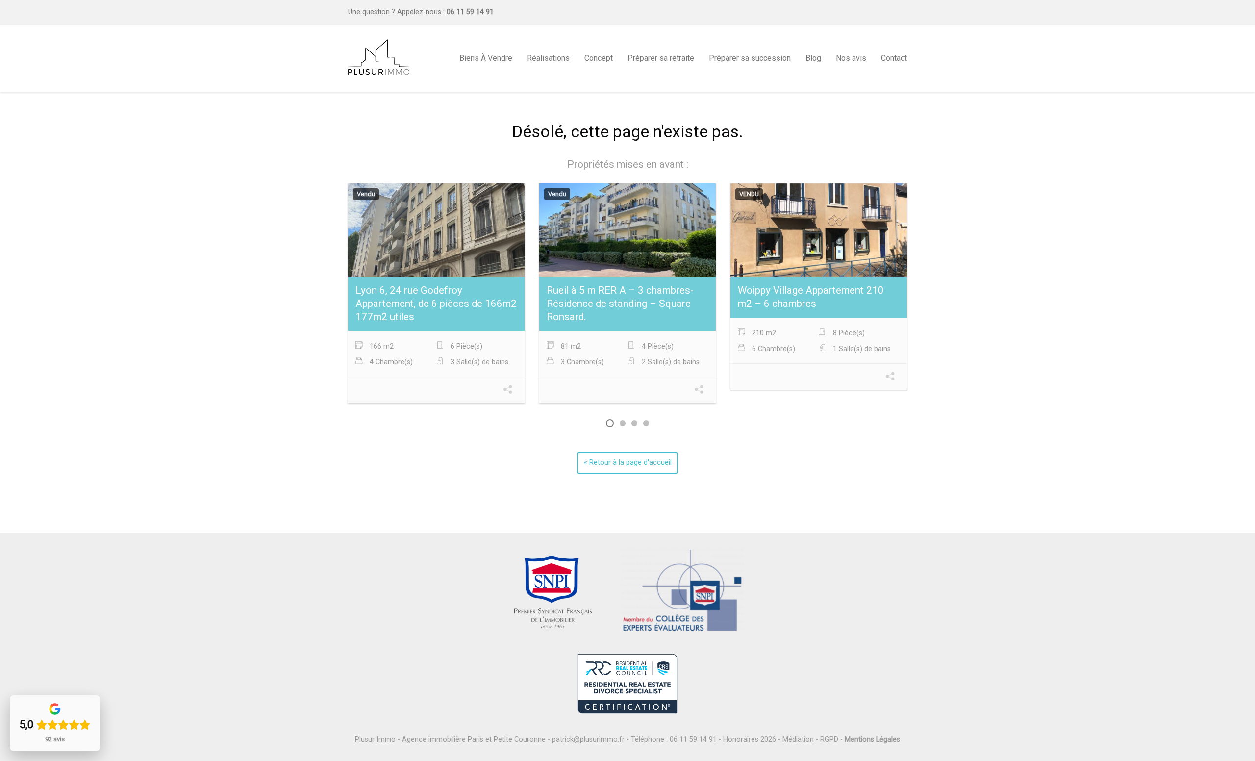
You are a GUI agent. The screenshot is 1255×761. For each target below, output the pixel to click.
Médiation (798, 740)
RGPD (829, 740)
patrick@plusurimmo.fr (588, 740)
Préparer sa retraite (661, 58)
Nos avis (851, 58)
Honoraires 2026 (749, 740)
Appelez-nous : (445, 12)
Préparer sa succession (750, 58)
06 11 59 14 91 (693, 740)
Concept (598, 58)
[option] (436, 294)
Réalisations (548, 58)
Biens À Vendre (485, 58)
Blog (813, 58)
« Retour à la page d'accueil (628, 462)
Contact (894, 58)
